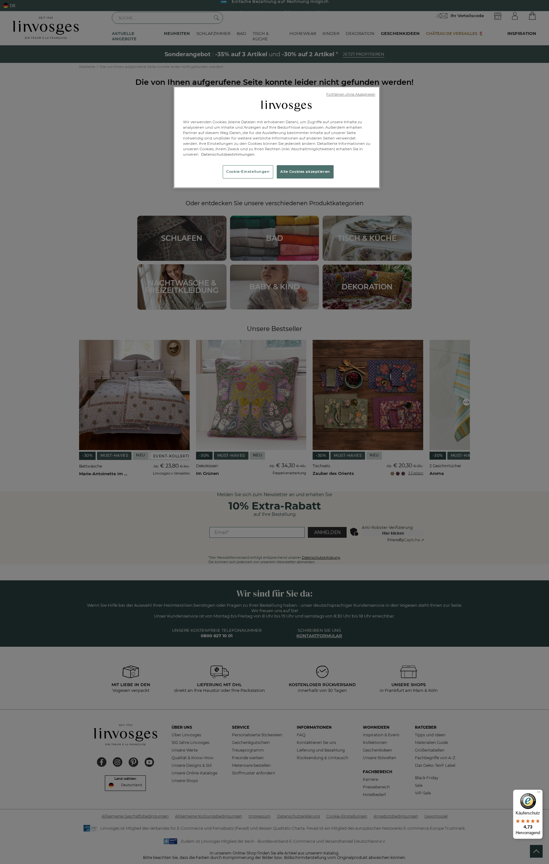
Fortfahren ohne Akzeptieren (350, 94)
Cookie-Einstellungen (247, 171)
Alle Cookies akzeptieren (305, 171)
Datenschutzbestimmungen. (227, 154)
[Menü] (539, 793)
